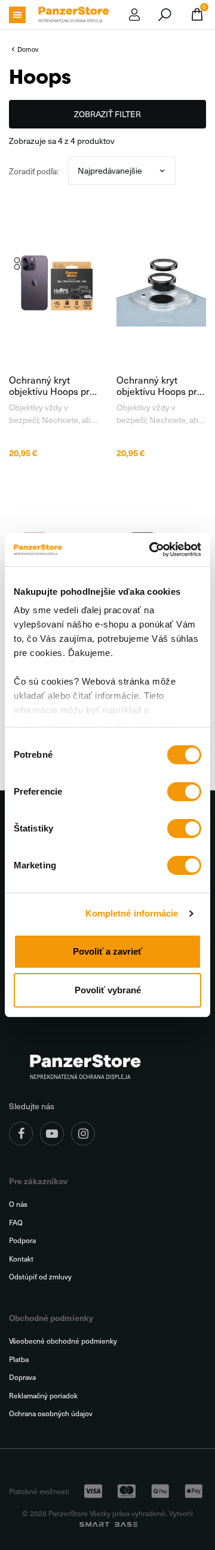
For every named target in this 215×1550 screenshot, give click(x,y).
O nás (18, 1204)
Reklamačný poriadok (43, 1395)
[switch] (184, 791)
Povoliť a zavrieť (107, 951)
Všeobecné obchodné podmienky (63, 1340)
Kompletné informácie (132, 913)
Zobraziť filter (107, 114)
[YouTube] (52, 1134)
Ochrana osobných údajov (51, 1413)
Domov (27, 49)
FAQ (16, 1222)
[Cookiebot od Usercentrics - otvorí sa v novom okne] (151, 549)
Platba (19, 1359)
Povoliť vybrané (108, 990)
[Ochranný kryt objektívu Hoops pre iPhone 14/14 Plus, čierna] (161, 282)
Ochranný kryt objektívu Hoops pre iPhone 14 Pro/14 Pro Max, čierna (52, 385)
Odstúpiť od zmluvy (40, 1276)
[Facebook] (21, 1134)
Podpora (22, 1240)
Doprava (22, 1377)
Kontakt (21, 1258)
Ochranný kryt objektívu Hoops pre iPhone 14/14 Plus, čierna (159, 385)
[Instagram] (83, 1134)
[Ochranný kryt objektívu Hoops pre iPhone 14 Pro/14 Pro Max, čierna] (54, 282)
